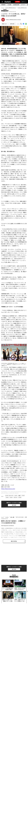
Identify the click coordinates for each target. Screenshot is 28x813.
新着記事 (3, 4)
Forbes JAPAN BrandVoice (10, 7)
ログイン (23, 1)
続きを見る (14, 541)
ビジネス (7, 517)
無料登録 (14, 505)
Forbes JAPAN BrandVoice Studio (13, 19)
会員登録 (17, 1)
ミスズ (11, 497)
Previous (1, 591)
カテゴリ (23, 4)
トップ (2, 7)
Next (27, 591)
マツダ (20, 497)
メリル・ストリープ (9, 495)
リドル (7, 497)
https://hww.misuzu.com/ (8, 489)
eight (19, 495)
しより (16, 495)
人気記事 (9, 4)
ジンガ (23, 495)
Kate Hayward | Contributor (7, 525)
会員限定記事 (16, 4)
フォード (15, 497)
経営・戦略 (12, 517)
